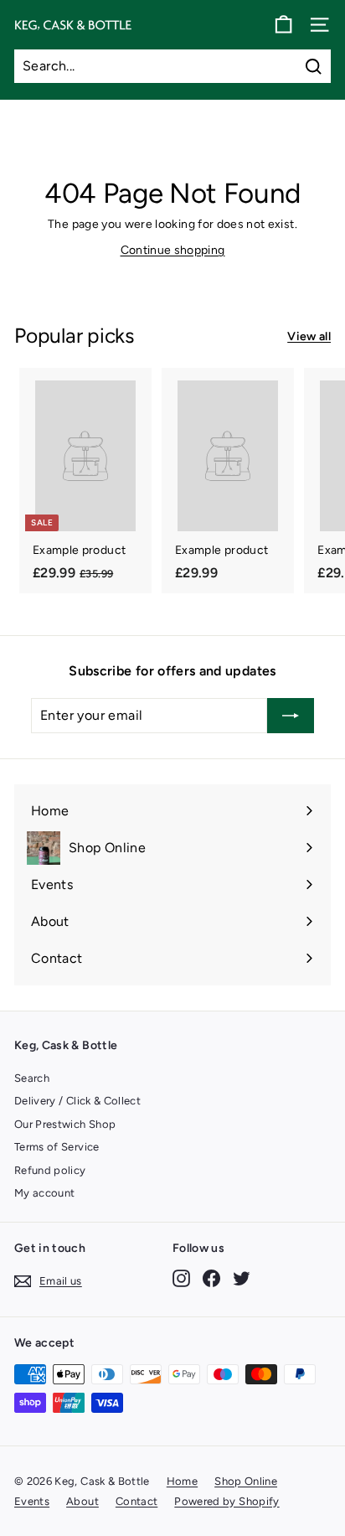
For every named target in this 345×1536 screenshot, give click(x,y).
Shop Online (245, 1481)
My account (44, 1193)
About (82, 1501)
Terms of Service (57, 1146)
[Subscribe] (290, 715)
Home (182, 1481)
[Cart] (283, 24)
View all (309, 336)
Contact (136, 1501)
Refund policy (50, 1170)
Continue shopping (173, 250)
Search (31, 1078)
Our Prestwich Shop (65, 1124)
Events (31, 1501)
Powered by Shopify (226, 1501)
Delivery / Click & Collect (77, 1100)
